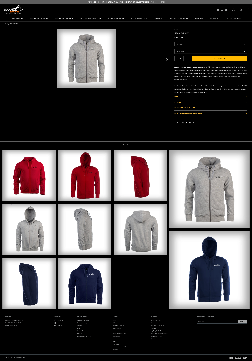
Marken (157, 18)
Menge (179, 59)
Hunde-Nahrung (115, 18)
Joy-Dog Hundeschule (157, 331)
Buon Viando (154, 339)
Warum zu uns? (117, 328)
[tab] (210, 96)
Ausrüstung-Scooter (89, 18)
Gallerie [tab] (126, 144)
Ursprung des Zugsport (83, 323)
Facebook (60, 320)
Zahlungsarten (116, 339)
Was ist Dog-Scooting (83, 320)
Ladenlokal (215, 18)
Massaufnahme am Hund (84, 336)
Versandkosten (116, 336)
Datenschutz (116, 344)
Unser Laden (116, 331)
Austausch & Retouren (119, 325)
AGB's (114, 341)
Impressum (116, 349)
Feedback (79, 333)
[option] (86, 58)
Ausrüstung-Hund (38, 18)
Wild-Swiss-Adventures (157, 323)
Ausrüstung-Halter (63, 18)
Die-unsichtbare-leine (156, 336)
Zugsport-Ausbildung (178, 18)
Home (6, 24)
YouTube (60, 325)
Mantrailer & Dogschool (157, 325)
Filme (78, 328)
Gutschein (199, 18)
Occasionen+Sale (138, 18)
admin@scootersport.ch (11, 325)
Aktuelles (79, 325)
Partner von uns (234, 18)
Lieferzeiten (116, 323)
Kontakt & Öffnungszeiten (119, 333)
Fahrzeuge (16, 18)
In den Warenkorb (219, 59)
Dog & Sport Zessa (156, 320)
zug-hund (153, 328)
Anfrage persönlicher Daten (120, 347)
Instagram (60, 323)
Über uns (115, 320)
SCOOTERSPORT (10, 357)
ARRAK (176, 29)
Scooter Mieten (81, 331)
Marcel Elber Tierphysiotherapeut (159, 333)
